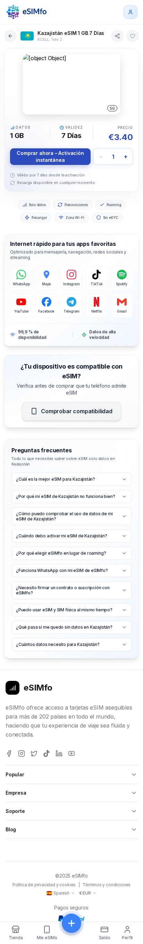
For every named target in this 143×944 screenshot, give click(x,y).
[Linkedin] (59, 753)
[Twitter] (34, 753)
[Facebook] (9, 753)
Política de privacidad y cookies (44, 884)
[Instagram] (21, 753)
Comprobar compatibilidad (76, 411)
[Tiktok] (46, 753)
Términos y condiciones (107, 884)
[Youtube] (71, 753)
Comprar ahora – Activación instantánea (50, 156)
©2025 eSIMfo (71, 876)
